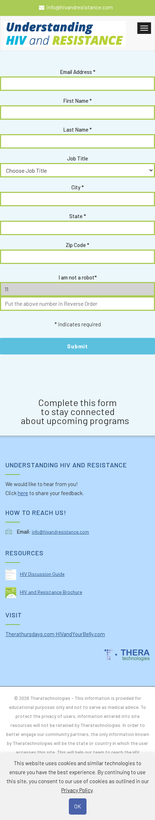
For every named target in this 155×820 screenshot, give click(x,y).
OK (77, 806)
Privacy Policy (77, 790)
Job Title (77, 158)
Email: (24, 531)
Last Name (77, 129)
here (23, 493)
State (77, 216)
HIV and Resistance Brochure (51, 592)
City (77, 187)
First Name (77, 100)
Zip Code (77, 245)
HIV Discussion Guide (42, 574)
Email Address (78, 72)
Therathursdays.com (30, 634)
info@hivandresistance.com (79, 7)
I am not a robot (77, 277)
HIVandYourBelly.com (80, 634)
